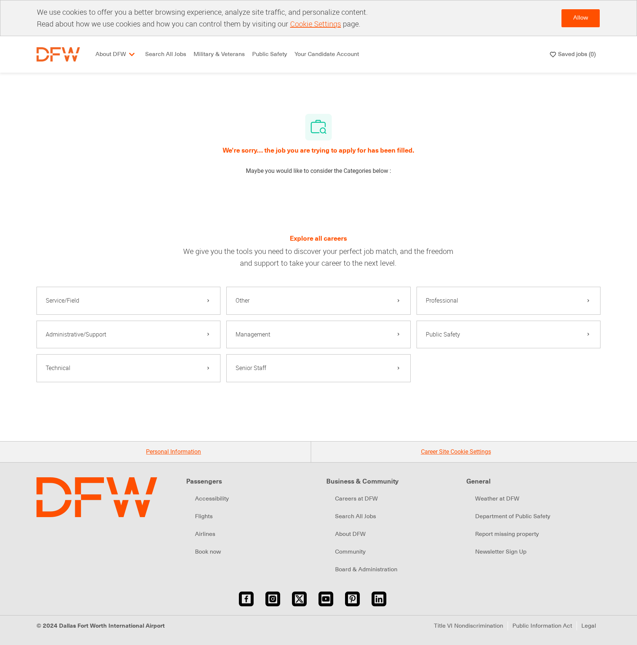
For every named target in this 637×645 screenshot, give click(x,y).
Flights (204, 516)
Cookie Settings (315, 24)
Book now (208, 551)
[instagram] (272, 599)
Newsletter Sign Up (500, 551)
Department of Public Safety (512, 516)
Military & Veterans (219, 54)
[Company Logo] (58, 53)
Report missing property (507, 534)
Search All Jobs (165, 54)
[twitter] (299, 599)
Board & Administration (366, 569)
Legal (588, 626)
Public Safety (269, 54)
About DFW (350, 534)
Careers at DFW (356, 498)
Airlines (205, 534)
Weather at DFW (497, 498)
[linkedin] (379, 599)
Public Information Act (542, 626)
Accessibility (212, 498)
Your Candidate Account (327, 54)
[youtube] (325, 599)
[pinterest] (352, 599)
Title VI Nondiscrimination (468, 626)
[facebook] (246, 599)
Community (350, 551)
